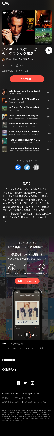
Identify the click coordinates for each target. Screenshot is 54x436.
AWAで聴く (27, 78)
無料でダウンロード (27, 281)
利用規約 (5, 398)
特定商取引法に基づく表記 (35, 402)
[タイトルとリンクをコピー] (36, 167)
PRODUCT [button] (8, 360)
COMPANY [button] (9, 369)
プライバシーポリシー (23, 398)
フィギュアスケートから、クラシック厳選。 (28, 348)
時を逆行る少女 (26, 59)
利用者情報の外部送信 (11, 402)
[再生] (48, 50)
